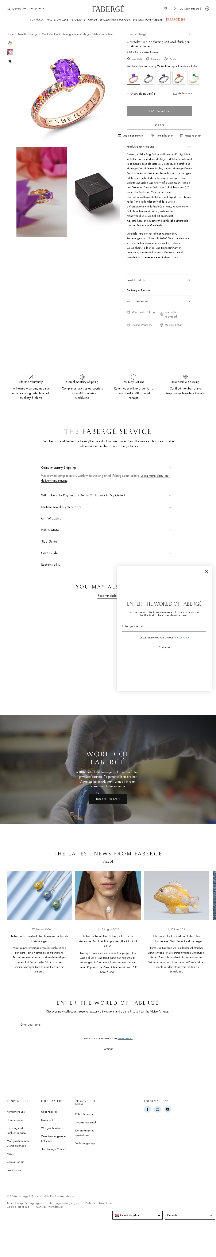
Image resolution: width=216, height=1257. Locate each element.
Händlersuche (15, 1120)
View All (108, 861)
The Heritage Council (53, 1149)
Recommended (108, 595)
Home (10, 34)
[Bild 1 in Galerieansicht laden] (10, 43)
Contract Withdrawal (49, 1207)
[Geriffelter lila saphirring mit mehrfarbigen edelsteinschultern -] (133, 78)
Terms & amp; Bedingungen (24, 1203)
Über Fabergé (49, 1111)
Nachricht (47, 1120)
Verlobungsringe (85, 1143)
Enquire (159, 124)
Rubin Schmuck (84, 1114)
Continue (108, 1049)
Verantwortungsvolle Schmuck (53, 1138)
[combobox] (34, 8)
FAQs (10, 1154)
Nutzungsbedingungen (63, 1203)
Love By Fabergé (28, 34)
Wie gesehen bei (51, 1128)
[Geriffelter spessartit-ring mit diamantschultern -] (179, 78)
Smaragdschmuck (85, 1122)
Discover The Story (108, 799)
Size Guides (14, 1170)
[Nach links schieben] (10, 921)
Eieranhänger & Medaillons (84, 1133)
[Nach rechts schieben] (205, 921)
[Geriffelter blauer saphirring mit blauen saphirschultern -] (164, 78)
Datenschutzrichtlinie (99, 1203)
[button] (207, 8)
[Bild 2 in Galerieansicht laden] (10, 61)
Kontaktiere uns (16, 1111)
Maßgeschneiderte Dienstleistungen (18, 1143)
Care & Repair (15, 1162)
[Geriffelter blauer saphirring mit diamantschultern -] (148, 78)
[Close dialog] (206, 571)
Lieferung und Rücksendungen (16, 1130)
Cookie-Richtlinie (18, 1207)
